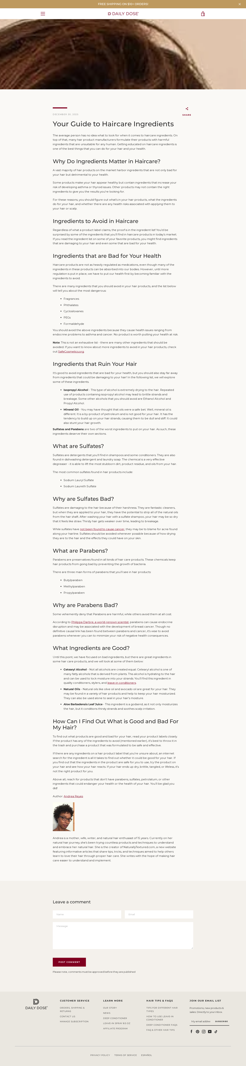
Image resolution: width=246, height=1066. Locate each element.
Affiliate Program (115, 1028)
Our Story (110, 1008)
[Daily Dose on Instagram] (203, 1031)
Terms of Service (125, 1055)
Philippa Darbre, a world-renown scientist (100, 622)
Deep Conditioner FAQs (161, 1025)
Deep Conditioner (115, 1018)
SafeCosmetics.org (71, 351)
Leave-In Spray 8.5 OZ (116, 1023)
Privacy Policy (100, 1055)
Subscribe (221, 1021)
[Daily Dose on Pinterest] (197, 1031)
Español (146, 1055)
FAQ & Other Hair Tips (160, 1030)
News (106, 1013)
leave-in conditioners (121, 682)
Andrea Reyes (73, 796)
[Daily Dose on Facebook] (191, 1031)
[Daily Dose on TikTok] (216, 1031)
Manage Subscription (74, 1021)
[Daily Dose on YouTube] (210, 1031)
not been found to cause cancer (102, 529)
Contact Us (67, 1016)
